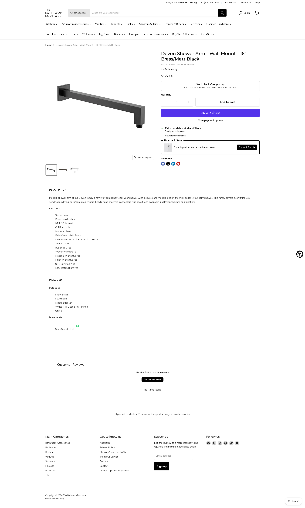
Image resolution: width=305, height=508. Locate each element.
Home (48, 45)
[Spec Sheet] (77, 329)
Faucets (116, 24)
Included (55, 279)
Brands (118, 34)
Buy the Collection (183, 34)
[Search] (222, 13)
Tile (73, 34)
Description (57, 189)
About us (105, 442)
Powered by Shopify (54, 498)
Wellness (87, 34)
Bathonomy (170, 69)
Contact (104, 466)
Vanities (100, 24)
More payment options (210, 120)
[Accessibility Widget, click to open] (299, 254)
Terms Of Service (109, 456)
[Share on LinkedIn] (173, 164)
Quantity (166, 95)
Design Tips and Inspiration (114, 470)
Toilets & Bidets (174, 24)
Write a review (152, 379)
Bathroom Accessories (75, 24)
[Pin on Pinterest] (178, 164)
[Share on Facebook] (163, 164)
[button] (245, 13)
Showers (50, 461)
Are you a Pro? (181, 2)
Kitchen (50, 24)
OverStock (207, 34)
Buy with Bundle (247, 147)
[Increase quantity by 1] (189, 102)
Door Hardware (55, 34)
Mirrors (195, 24)
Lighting (104, 34)
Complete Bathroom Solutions (147, 34)
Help (257, 2)
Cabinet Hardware (217, 24)
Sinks (130, 24)
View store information (175, 136)
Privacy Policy (107, 447)
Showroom (245, 2)
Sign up (162, 466)
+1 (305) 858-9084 (210, 2)
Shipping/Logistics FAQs (113, 452)
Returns (104, 461)
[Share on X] (168, 164)
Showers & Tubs (149, 24)
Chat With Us (230, 2)
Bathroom (50, 447)
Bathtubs (50, 470)
